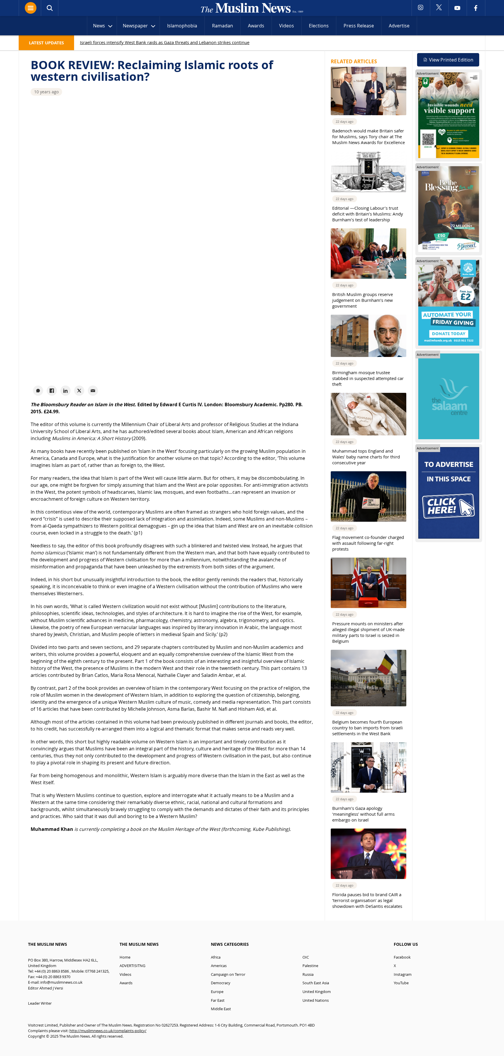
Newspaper (135, 25)
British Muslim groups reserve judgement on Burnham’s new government (362, 300)
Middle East (221, 1008)
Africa (215, 957)
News (99, 25)
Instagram (403, 974)
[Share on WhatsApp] (38, 391)
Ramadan (222, 25)
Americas (219, 965)
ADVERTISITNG (132, 965)
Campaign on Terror (228, 974)
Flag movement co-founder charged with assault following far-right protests (368, 543)
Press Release (359, 25)
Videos (286, 25)
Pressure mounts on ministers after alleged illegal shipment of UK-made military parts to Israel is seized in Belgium (368, 632)
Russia (308, 974)
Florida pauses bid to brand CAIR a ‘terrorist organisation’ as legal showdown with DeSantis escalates (367, 900)
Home (125, 957)
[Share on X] (79, 391)
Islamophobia (182, 25)
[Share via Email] (93, 391)
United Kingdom (316, 991)
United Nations (315, 1000)
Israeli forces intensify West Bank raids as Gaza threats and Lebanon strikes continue (164, 42)
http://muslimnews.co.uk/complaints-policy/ (107, 1030)
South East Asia (315, 982)
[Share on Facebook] (52, 391)
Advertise (399, 25)
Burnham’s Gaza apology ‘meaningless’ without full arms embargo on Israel (363, 814)
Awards (256, 25)
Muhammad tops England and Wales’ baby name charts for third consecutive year (366, 456)
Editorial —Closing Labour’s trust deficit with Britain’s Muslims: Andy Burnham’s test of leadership (367, 214)
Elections (319, 25)
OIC (305, 957)
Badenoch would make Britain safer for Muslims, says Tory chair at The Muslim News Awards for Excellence (368, 136)
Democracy (220, 982)
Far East (218, 1000)
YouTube (401, 982)
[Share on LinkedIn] (65, 391)
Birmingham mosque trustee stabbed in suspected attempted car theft (368, 378)
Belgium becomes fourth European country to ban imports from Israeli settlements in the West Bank (367, 727)
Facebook (402, 957)
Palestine (310, 965)
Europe (217, 991)
